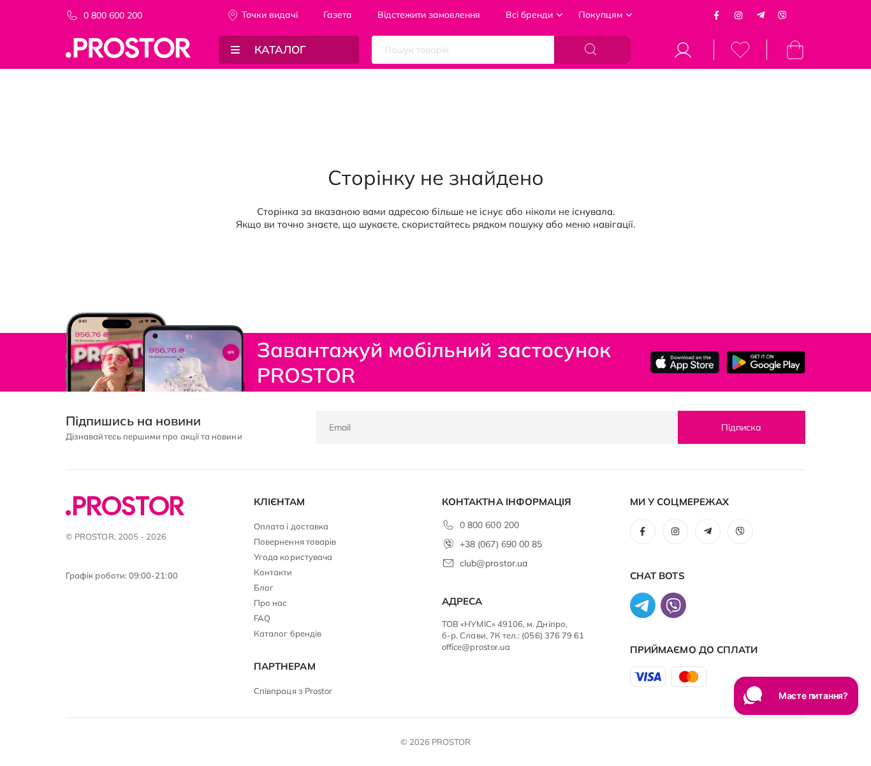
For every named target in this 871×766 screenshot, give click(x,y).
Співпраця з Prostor (293, 691)
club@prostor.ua (493, 563)
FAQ (262, 618)
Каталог (280, 49)
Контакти (273, 572)
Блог (264, 587)
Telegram (760, 15)
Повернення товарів (295, 541)
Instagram (738, 15)
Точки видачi (270, 14)
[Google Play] (765, 362)
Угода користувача (293, 557)
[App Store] (685, 362)
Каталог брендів (287, 633)
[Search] (592, 50)
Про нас (270, 603)
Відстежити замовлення (428, 14)
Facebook (716, 15)
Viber (782, 15)
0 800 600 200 (113, 15)
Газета (337, 14)
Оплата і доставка (291, 526)
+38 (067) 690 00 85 (501, 544)
